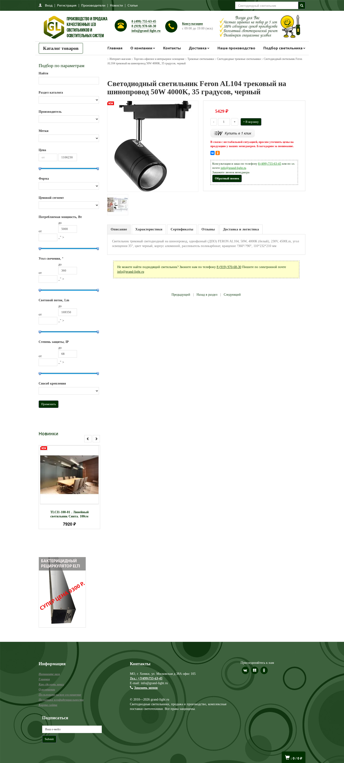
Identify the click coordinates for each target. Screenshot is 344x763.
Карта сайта (48, 705)
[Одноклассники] (218, 153)
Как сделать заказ (51, 684)
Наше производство (236, 47)
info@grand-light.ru (146, 31)
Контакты (172, 47)
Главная (114, 47)
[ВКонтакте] (212, 153)
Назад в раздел (207, 294)
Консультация (192, 23)
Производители (93, 5)
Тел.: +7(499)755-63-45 (146, 678)
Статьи (133, 5)
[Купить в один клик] (232, 132)
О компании (141, 47)
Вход (48, 5)
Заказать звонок (146, 688)
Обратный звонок (227, 178)
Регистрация (67, 5)
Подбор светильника (283, 47)
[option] (69, 487)
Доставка (198, 47)
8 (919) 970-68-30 (144, 26)
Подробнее (75, 472)
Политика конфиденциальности (61, 699)
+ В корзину (251, 122)
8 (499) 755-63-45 (144, 21)
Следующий (232, 294)
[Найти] (301, 5)
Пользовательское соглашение (60, 694)
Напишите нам (49, 674)
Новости (116, 5)
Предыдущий (181, 294)
